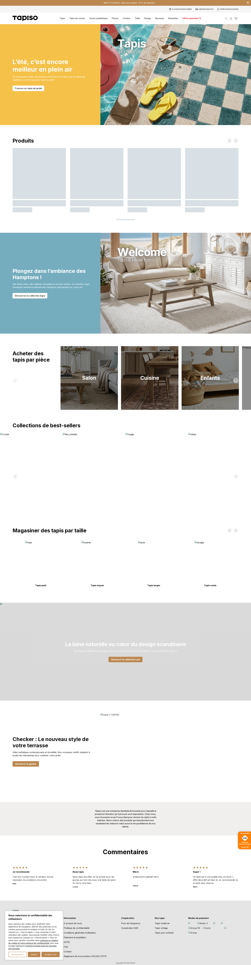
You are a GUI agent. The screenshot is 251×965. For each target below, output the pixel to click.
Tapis (62, 18)
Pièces (115, 18)
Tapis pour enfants (164, 932)
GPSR (67, 942)
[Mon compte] (231, 18)
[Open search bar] (226, 18)
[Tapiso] (25, 18)
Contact (68, 951)
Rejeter (34, 954)
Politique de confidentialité (76, 928)
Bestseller (173, 18)
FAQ (66, 947)
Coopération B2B (129, 928)
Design (147, 18)
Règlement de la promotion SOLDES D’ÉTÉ (85, 956)
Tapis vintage (161, 928)
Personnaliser (18, 954)
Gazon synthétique (98, 18)
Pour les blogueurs (130, 923)
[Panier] (235, 18)
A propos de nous (73, 923)
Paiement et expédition (75, 937)
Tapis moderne (162, 923)
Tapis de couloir (77, 18)
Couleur (126, 18)
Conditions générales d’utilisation (80, 932)
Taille (137, 18)
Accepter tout (50, 954)
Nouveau (159, 18)
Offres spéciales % (191, 18)
